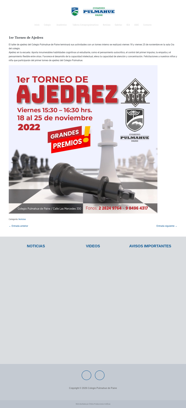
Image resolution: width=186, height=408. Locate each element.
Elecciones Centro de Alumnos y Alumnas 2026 (34, 347)
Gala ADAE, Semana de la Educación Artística (145, 311)
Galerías (118, 24)
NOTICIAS (36, 246)
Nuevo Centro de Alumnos (26, 332)
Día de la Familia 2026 (23, 357)
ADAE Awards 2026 (22, 314)
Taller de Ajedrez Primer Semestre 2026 (33, 262)
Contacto (147, 24)
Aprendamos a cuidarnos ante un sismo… (35, 323)
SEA (128, 24)
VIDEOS (93, 246)
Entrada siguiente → (167, 226)
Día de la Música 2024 (80, 280)
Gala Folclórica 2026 (137, 271)
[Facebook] (86, 375)
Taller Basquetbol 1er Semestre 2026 (31, 280)
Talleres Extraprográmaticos (86, 24)
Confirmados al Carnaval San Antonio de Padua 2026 (148, 294)
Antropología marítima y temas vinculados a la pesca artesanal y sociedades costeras (36, 303)
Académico (62, 24)
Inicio (37, 24)
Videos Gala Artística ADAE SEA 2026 (89, 262)
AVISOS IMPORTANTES (150, 246)
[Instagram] (99, 375)
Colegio (47, 24)
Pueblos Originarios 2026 (25, 289)
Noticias (106, 24)
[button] (48, 24)
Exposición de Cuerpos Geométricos (89, 289)
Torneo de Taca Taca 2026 (140, 262)
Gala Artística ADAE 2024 (82, 271)
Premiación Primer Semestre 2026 (30, 271)
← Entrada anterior (18, 226)
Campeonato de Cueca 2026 (141, 280)
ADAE (136, 24)
